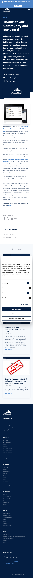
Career (4, 475)
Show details (24, 304)
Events (4, 469)
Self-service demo (7, 431)
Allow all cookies (16, 309)
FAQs (4, 519)
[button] (16, 561)
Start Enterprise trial (8, 429)
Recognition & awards (8, 483)
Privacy (5, 540)
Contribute (5, 494)
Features (5, 444)
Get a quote (6, 458)
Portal (4, 521)
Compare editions (7, 448)
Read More (18, 6)
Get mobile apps (7, 425)
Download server (7, 421)
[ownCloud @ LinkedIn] (13, 557)
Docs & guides (6, 513)
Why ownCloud (7, 442)
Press (4, 477)
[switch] (29, 288)
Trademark (5, 534)
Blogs (4, 479)
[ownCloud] (6, 10)
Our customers (6, 471)
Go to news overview (11, 229)
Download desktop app (8, 423)
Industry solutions (7, 452)
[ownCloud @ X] (10, 557)
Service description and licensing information (14, 536)
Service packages (7, 515)
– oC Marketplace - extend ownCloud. (17, 2)
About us (5, 467)
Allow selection (16, 314)
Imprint (5, 542)
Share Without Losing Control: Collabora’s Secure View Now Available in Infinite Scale (16, 381)
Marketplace (6, 502)
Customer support (7, 517)
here (9, 205)
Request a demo (7, 525)
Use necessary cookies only (16, 318)
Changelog (5, 454)
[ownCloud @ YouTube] (7, 557)
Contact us (5, 481)
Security (5, 456)
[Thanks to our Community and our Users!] (4, 81)
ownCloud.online (7, 427)
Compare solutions (7, 450)
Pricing (4, 446)
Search (8, 563)
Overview (5, 440)
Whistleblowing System (8, 538)
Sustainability (6, 485)
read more (7, 349)
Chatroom (5, 504)
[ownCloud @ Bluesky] (14, 81)
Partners (5, 473)
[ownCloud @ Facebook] (4, 557)
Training (5, 523)
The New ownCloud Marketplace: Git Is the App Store (15, 329)
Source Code (6, 496)
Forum (4, 500)
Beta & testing (6, 498)
